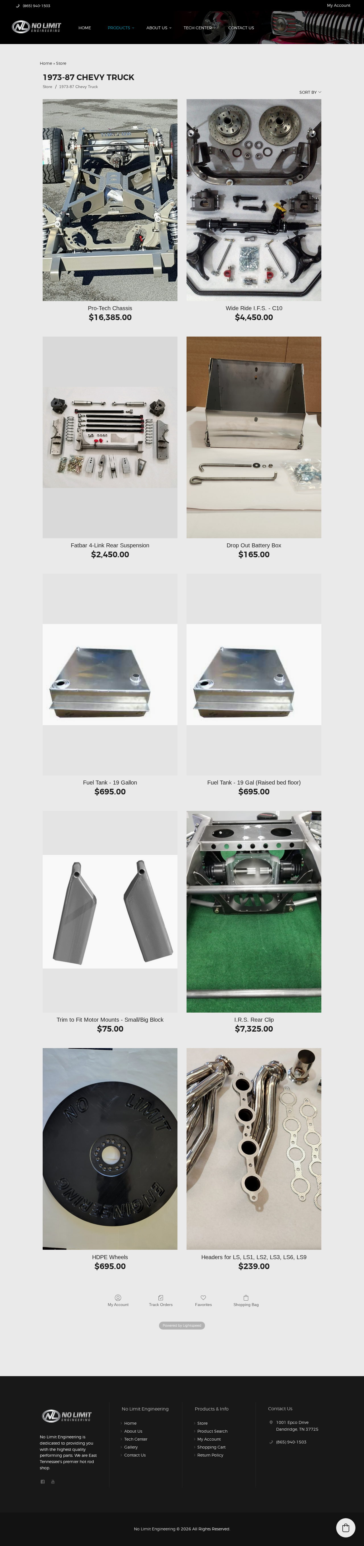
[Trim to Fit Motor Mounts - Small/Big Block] (110, 912)
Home (46, 63)
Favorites (203, 1304)
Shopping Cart (211, 1447)
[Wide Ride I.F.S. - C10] (254, 200)
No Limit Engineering (154, 1528)
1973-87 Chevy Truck (78, 86)
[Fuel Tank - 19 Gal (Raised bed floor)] (254, 674)
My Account (338, 5)
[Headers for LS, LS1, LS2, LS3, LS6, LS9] (254, 1149)
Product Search (212, 1431)
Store (47, 86)
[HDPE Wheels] (110, 1149)
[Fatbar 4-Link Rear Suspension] (110, 437)
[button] (345, 1527)
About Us (133, 1431)
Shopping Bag (246, 1304)
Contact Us (135, 1455)
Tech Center (135, 1439)
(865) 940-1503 (291, 1441)
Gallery (131, 1447)
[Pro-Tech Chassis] (110, 200)
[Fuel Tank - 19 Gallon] (110, 674)
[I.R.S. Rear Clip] (254, 912)
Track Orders (161, 1304)
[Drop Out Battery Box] (254, 437)
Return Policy (210, 1455)
